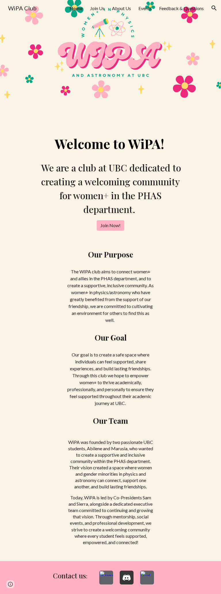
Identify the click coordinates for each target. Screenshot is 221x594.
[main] (110, 143)
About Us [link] (121, 8)
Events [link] (145, 8)
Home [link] (76, 8)
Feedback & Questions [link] (181, 8)
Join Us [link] (97, 8)
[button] (214, 8)
